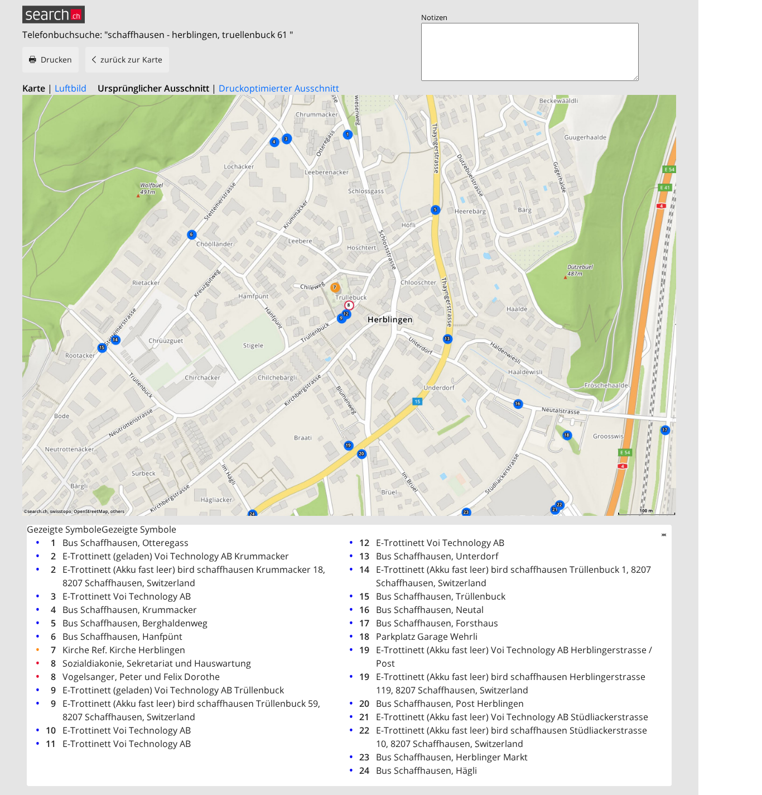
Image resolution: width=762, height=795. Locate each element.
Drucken (56, 59)
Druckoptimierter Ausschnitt (279, 88)
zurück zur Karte (131, 59)
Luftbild (70, 88)
